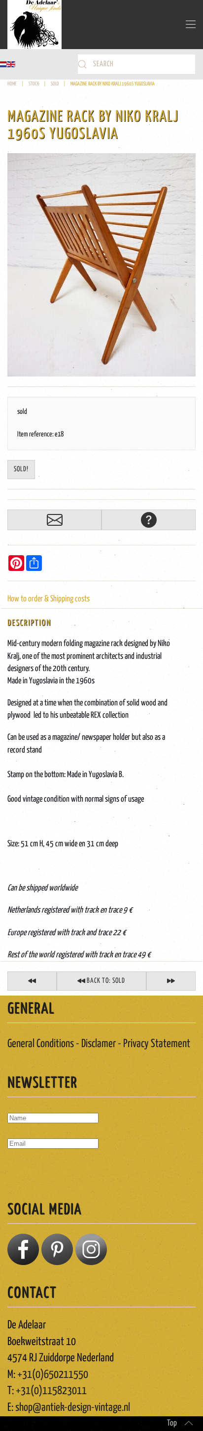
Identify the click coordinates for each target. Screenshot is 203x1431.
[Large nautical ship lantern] (171, 981)
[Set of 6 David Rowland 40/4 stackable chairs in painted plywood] (32, 981)
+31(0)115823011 (51, 1391)
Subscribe (28, 1171)
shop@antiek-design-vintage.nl (72, 1407)
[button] (191, 24)
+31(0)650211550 (52, 1374)
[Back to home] (34, 24)
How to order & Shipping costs (48, 599)
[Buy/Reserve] (54, 520)
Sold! (21, 469)
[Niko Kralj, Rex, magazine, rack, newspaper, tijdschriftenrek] (101, 265)
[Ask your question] (149, 520)
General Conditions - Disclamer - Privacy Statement (98, 1044)
